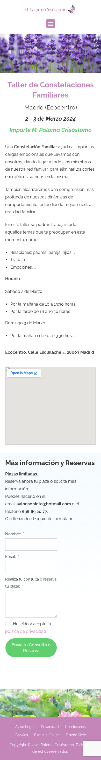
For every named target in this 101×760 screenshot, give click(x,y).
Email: (11, 556)
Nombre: (13, 534)
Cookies (21, 735)
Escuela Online (47, 735)
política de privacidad (25, 631)
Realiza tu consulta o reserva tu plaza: (30, 583)
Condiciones (75, 727)
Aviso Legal (25, 727)
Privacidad (50, 727)
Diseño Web (76, 735)
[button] (50, 23)
